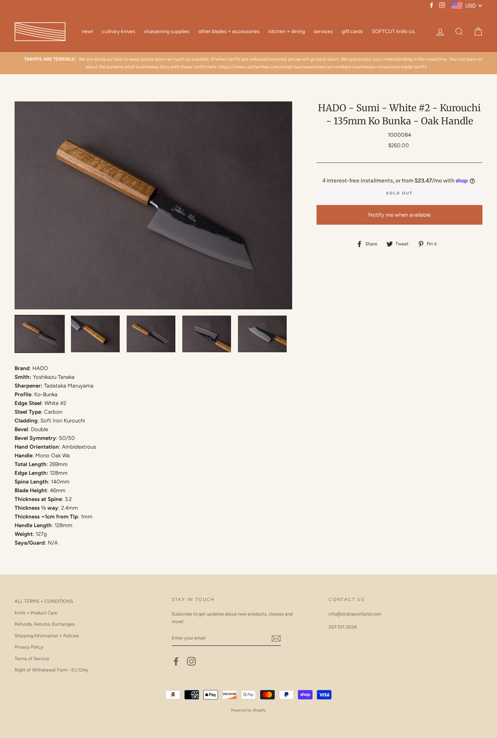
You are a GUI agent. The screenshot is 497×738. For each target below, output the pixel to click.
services (323, 31)
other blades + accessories (229, 31)
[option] (248, 63)
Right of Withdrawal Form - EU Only (51, 670)
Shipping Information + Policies (47, 635)
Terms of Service (32, 658)
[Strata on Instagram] (191, 661)
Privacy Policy (29, 647)
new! (87, 31)
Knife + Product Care (36, 612)
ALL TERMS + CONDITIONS (44, 601)
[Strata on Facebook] (176, 661)
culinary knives (118, 31)
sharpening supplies (167, 31)
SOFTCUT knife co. (394, 31)
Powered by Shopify (248, 710)
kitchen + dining (287, 31)
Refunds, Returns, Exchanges (45, 624)
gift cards (352, 31)
